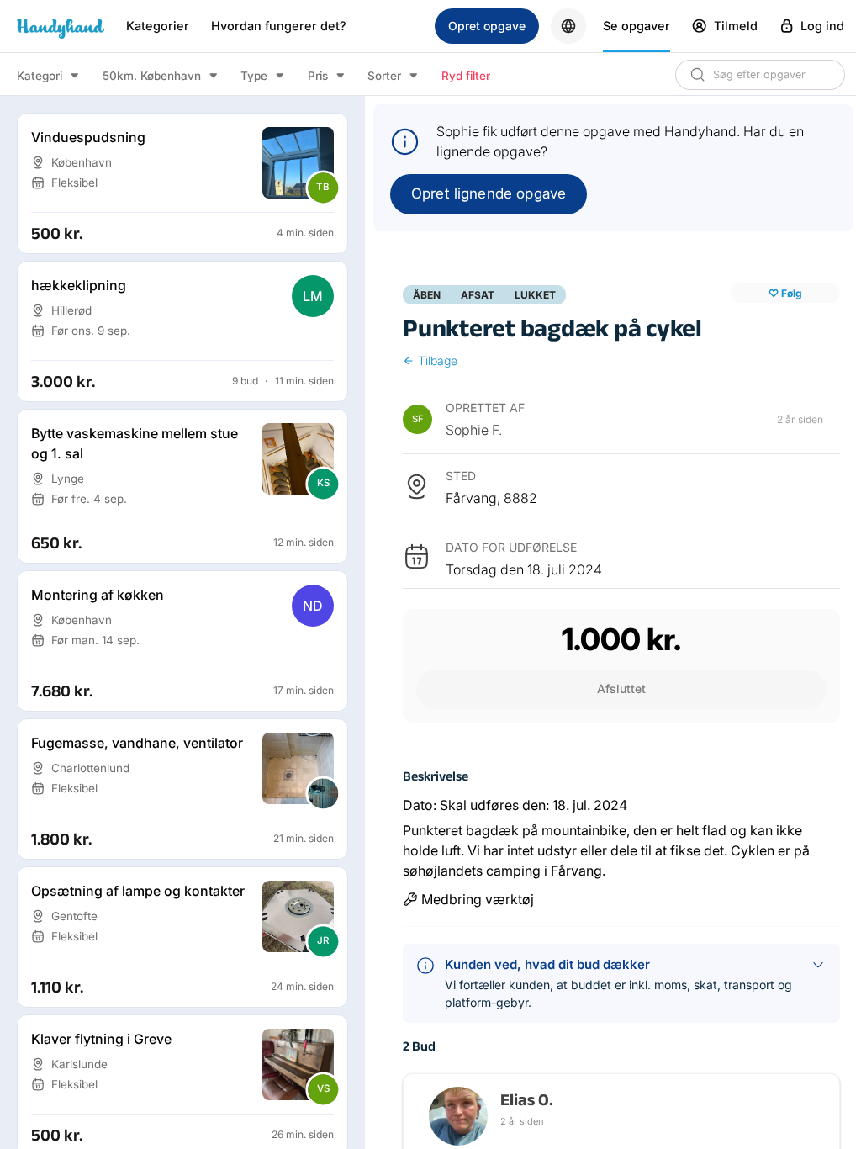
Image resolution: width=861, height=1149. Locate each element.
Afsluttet (621, 688)
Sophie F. (474, 429)
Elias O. (526, 1099)
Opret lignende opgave (488, 193)
